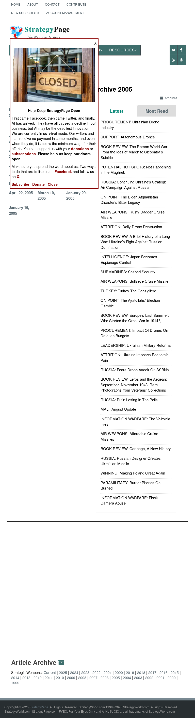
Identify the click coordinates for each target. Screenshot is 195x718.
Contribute (76, 4)
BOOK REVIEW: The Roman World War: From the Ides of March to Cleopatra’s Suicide (134, 152)
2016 (163, 672)
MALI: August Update (118, 409)
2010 (60, 677)
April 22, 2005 (21, 192)
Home (15, 4)
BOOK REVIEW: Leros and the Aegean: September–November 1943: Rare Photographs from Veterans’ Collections (134, 384)
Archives (171, 97)
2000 (172, 677)
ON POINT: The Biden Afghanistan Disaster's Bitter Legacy (129, 199)
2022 (96, 672)
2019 (130, 672)
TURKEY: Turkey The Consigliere (128, 290)
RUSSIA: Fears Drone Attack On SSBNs (135, 369)
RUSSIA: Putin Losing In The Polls (129, 399)
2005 (116, 677)
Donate (38, 184)
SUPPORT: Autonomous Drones (128, 136)
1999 (15, 682)
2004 (127, 677)
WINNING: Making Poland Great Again (133, 473)
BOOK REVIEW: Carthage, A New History (136, 448)
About (32, 4)
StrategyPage (38, 707)
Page (47, 32)
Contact (52, 4)
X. (18, 176)
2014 (15, 677)
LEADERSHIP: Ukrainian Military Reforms (136, 345)
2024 (74, 672)
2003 (138, 677)
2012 (38, 677)
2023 (85, 672)
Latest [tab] (116, 111)
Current (50, 672)
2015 (175, 672)
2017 (152, 672)
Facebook (63, 171)
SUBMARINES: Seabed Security (128, 271)
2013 (26, 677)
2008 (82, 677)
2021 (108, 672)
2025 (63, 672)
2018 (141, 672)
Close (53, 184)
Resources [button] (122, 49)
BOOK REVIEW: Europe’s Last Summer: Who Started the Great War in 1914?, (135, 317)
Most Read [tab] (156, 111)
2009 (71, 677)
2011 (49, 677)
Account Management (65, 12)
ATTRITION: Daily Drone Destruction (131, 226)
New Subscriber (25, 12)
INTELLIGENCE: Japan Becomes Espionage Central (129, 259)
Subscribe (20, 184)
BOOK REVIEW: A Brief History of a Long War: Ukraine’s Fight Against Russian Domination (135, 242)
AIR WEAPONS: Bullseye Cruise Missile (134, 281)
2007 (93, 677)
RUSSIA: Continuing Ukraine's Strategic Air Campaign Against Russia (134, 184)
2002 (149, 677)
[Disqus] (97, 585)
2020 (119, 672)
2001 (160, 677)
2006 (105, 677)
